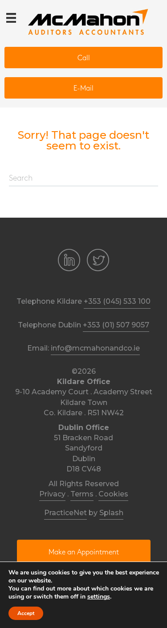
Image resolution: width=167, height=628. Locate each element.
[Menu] (11, 18)
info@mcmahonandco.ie (95, 348)
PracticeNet (65, 512)
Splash (111, 512)
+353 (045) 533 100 (117, 301)
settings (98, 597)
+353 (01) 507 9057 (116, 325)
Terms (82, 494)
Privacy (52, 494)
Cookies (113, 494)
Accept (25, 613)
